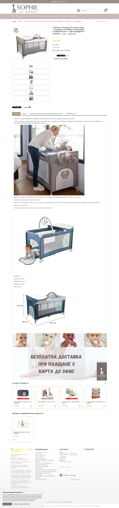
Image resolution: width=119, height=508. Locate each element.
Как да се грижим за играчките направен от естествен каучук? (44, 460)
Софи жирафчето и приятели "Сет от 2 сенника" (23, 402)
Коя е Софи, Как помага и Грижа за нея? (46, 16)
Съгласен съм (7, 504)
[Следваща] (105, 21)
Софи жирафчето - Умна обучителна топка (71, 402)
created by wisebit (67, 502)
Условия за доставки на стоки (43, 463)
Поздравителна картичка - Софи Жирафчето (22, 432)
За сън (20, 21)
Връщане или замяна (41, 464)
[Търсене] (78, 10)
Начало (14, 21)
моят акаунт (76, 479)
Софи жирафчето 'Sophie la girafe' (46, 401)
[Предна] (97, 21)
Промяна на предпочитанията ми (21, 504)
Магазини (73, 16)
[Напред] (61, 475)
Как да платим (39, 457)
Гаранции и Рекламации (41, 466)
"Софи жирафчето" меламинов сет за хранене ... (96, 402)
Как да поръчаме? (40, 455)
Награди (64, 16)
